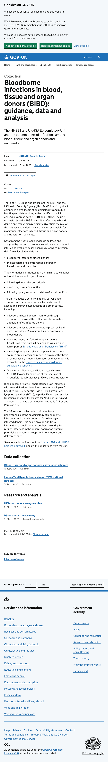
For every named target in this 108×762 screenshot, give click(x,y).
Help (7, 730)
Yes (32, 584)
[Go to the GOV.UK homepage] (15, 57)
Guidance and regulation (87, 635)
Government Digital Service (19, 738)
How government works (87, 664)
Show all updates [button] (41, 534)
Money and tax (12, 695)
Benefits (9, 619)
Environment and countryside (21, 682)
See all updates (41, 165)
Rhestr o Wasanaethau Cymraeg (49, 734)
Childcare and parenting (18, 638)
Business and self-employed (20, 631)
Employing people (14, 676)
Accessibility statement (49, 730)
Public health (45, 65)
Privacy (17, 730)
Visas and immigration (16, 707)
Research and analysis (18, 192)
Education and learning (17, 669)
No (45, 584)
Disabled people (13, 657)
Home (7, 65)
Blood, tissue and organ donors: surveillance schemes (36, 465)
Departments (81, 623)
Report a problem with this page (86, 584)
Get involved (80, 671)
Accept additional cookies (21, 45)
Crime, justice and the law (19, 650)
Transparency (81, 658)
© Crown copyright (93, 753)
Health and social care (24, 65)
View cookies (81, 45)
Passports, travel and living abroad (24, 701)
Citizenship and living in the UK (21, 644)
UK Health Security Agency (33, 156)
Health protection (63, 65)
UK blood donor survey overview (23, 503)
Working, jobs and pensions (19, 714)
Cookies (28, 730)
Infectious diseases (85, 65)
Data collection (15, 188)
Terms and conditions (16, 734)
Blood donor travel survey (19, 515)
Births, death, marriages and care (23, 625)
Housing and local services (19, 688)
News (76, 629)
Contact (70, 730)
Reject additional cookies (55, 45)
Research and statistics (87, 642)
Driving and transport (16, 663)
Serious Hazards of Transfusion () (44, 346)
